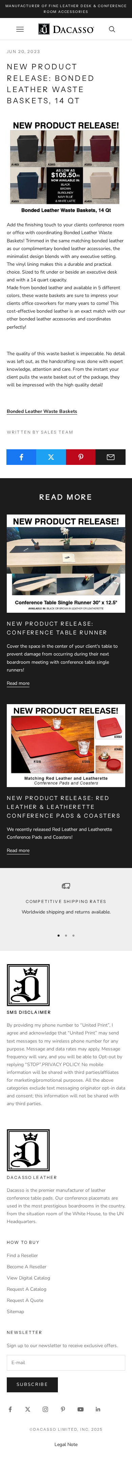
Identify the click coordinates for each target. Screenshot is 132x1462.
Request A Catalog (26, 1289)
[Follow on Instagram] (45, 1409)
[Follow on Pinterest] (63, 1409)
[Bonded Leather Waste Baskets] (66, 166)
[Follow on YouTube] (80, 1409)
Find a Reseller (22, 1255)
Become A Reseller (26, 1267)
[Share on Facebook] (21, 457)
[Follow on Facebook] (10, 1409)
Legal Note (66, 1444)
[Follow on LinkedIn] (98, 1409)
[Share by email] (110, 457)
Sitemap (15, 1311)
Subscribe (32, 1384)
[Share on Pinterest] (81, 457)
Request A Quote (25, 1300)
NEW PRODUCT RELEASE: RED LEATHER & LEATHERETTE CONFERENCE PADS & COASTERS (64, 807)
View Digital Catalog (28, 1278)
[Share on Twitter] (51, 457)
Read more (18, 683)
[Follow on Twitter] (27, 1409)
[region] (66, 903)
